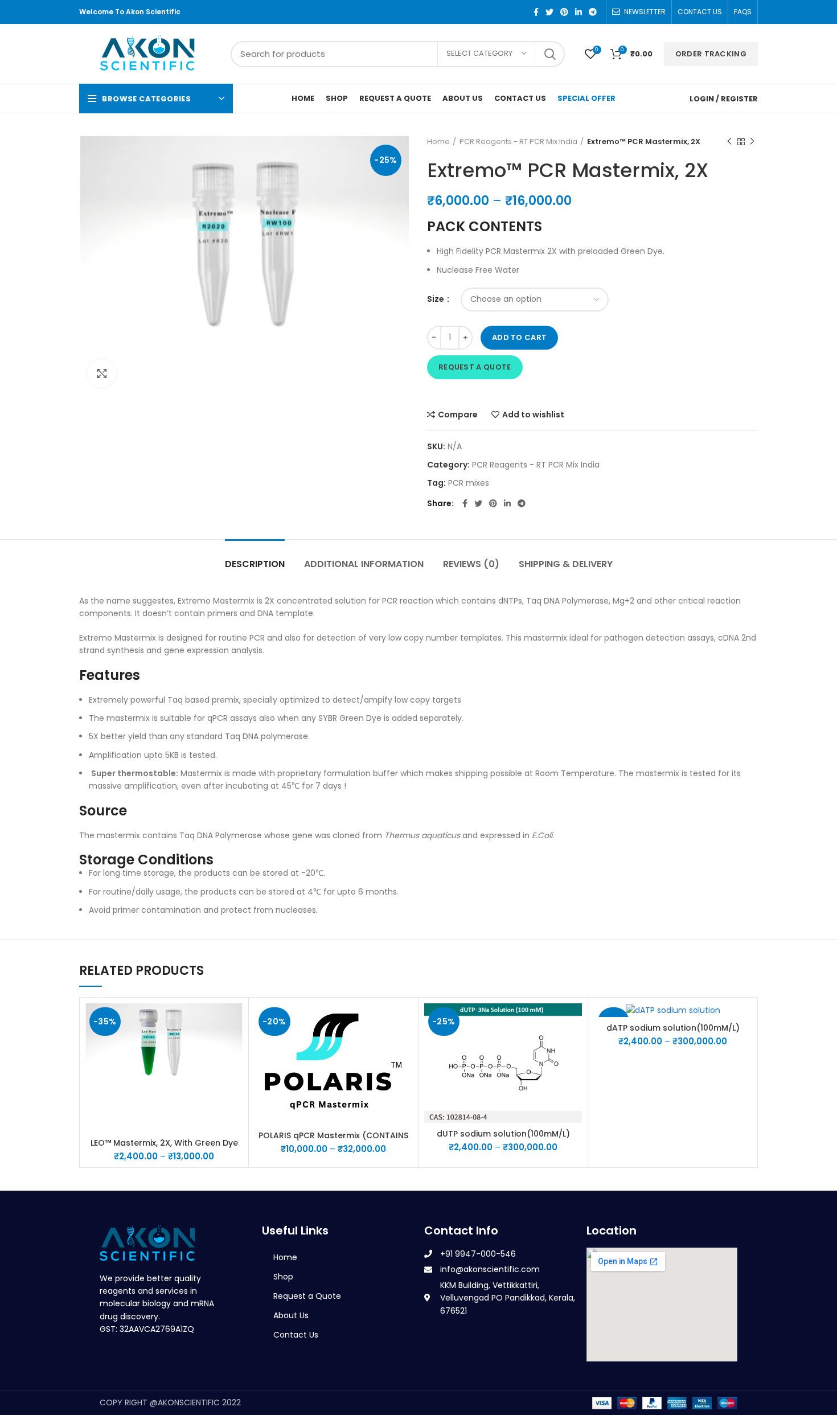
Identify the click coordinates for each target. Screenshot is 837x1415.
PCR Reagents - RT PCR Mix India (518, 142)
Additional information (364, 564)
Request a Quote (474, 367)
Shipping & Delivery (566, 564)
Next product (752, 141)
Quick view (234, 1047)
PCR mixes (468, 483)
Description (255, 564)
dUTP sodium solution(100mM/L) (503, 1133)
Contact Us (295, 1334)
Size (436, 299)
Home (438, 142)
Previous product (729, 141)
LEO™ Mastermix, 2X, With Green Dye (164, 1143)
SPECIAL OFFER (586, 98)
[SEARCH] (549, 54)
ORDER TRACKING (710, 53)
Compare (458, 415)
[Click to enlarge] (102, 373)
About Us (291, 1315)
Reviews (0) (471, 564)
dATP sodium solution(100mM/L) (673, 1027)
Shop (283, 1276)
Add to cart (519, 337)
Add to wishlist (533, 415)
